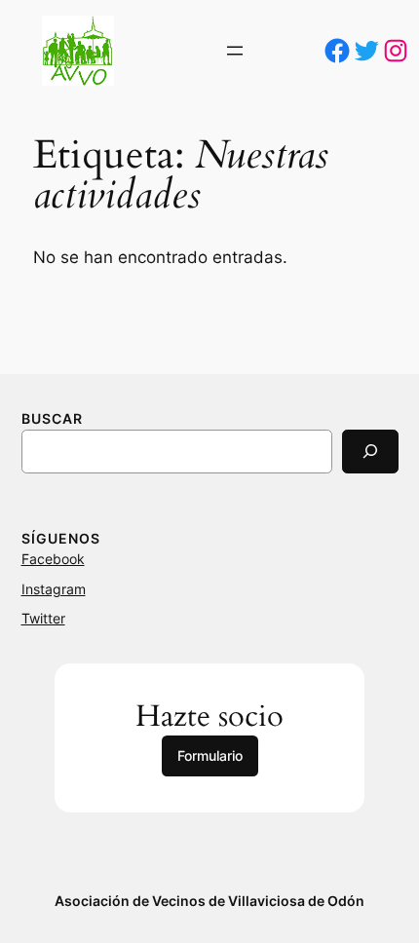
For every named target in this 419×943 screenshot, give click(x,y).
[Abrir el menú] (235, 50)
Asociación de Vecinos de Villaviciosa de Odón (209, 900)
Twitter (43, 618)
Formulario (210, 755)
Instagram (53, 589)
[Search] (370, 451)
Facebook (53, 558)
